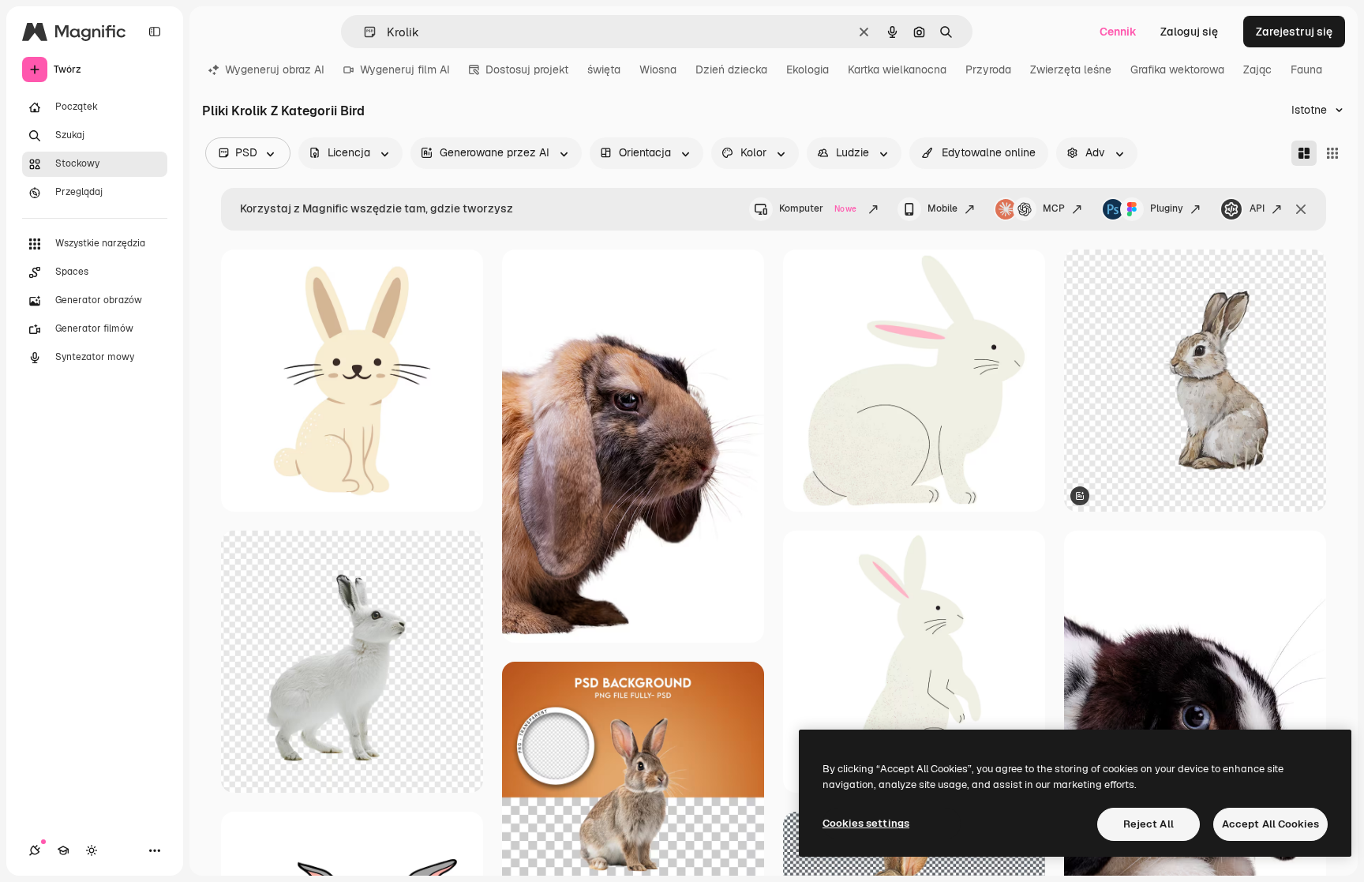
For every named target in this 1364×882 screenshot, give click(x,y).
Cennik (1118, 31)
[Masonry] (1304, 153)
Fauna (1306, 69)
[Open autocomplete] (363, 32)
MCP (1054, 208)
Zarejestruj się (1294, 31)
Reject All (1148, 824)
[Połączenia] (34, 850)
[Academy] (63, 850)
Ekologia (807, 69)
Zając (1257, 69)
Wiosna (657, 69)
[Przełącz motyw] (91, 850)
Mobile (942, 208)
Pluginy (1166, 208)
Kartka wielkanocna (897, 69)
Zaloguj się (1189, 31)
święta (603, 69)
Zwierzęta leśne (1070, 69)
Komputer (817, 208)
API (1257, 208)
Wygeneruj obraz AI (274, 69)
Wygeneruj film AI (405, 69)
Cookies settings (866, 823)
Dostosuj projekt (526, 69)
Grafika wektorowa (1177, 69)
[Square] (1332, 153)
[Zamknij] (1301, 209)
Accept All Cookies (1270, 824)
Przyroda (988, 69)
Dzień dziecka (731, 69)
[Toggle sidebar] (154, 31)
